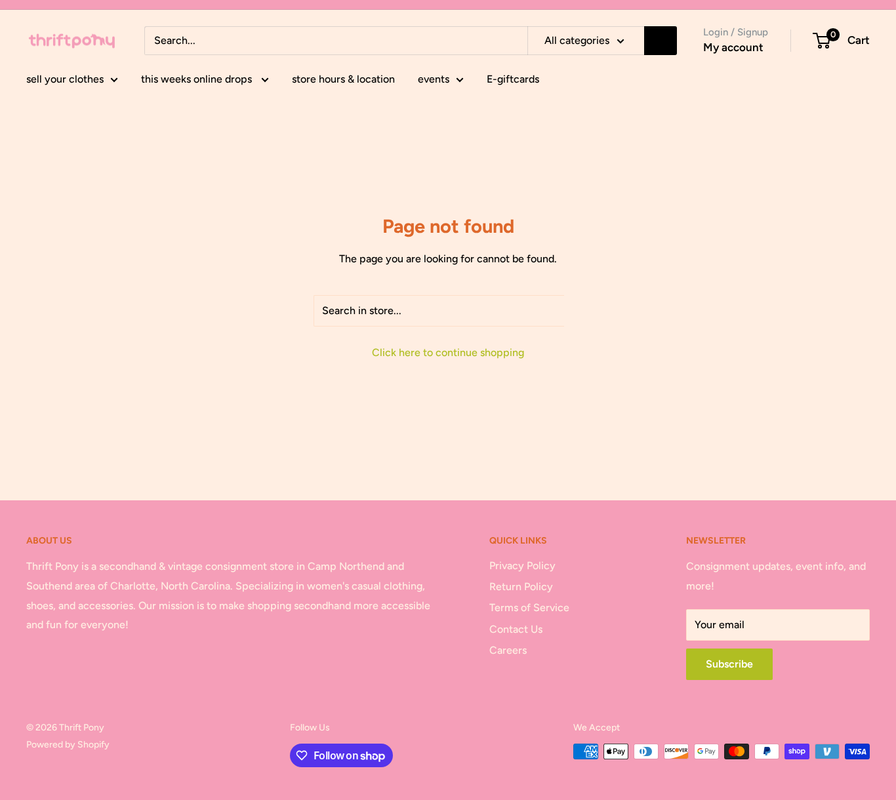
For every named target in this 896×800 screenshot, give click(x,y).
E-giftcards (513, 79)
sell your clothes (65, 79)
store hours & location (343, 79)
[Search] (660, 40)
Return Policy (521, 586)
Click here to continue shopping (448, 352)
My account (733, 47)
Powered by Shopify (68, 744)
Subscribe (729, 664)
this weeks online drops (198, 79)
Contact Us (515, 629)
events (433, 79)
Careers (508, 650)
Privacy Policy (522, 565)
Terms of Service (529, 607)
